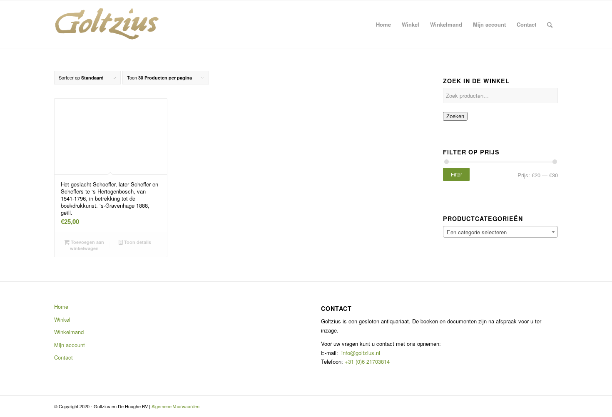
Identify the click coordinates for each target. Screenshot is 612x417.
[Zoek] (550, 24)
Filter (456, 174)
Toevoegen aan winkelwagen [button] (87, 245)
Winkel (62, 319)
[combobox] (500, 232)
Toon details (137, 242)
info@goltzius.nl (360, 353)
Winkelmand (69, 332)
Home (61, 306)
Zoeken (455, 116)
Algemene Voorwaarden (175, 406)
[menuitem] (383, 24)
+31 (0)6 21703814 (366, 361)
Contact (63, 357)
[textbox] (500, 232)
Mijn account (69, 345)
